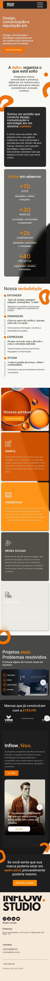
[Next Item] (43, 682)
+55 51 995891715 (10, 949)
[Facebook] (9, 919)
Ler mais (19, 829)
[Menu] (40, 5)
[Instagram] (5, 919)
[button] (11, 773)
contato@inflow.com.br (11, 952)
